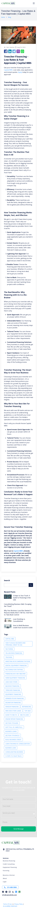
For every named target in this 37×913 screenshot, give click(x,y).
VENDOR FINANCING (12, 707)
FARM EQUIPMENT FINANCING (15, 678)
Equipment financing (10, 867)
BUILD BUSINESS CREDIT (13, 739)
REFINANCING (26, 707)
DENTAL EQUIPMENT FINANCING (16, 665)
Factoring (6, 870)
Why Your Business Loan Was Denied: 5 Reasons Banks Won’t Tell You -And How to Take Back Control (18, 612)
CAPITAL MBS (9, 639)
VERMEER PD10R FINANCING (14, 698)
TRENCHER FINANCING (12, 690)
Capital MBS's (19, 551)
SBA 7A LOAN (24, 715)
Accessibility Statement (10, 906)
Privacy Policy (18, 904)
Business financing (9, 860)
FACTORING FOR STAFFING (14, 669)
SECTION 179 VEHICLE (12, 735)
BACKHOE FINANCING (12, 686)
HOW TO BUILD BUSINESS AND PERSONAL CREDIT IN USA (15, 644)
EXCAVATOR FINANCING (13, 702)
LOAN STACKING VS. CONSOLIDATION (17, 744)
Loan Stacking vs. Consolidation (19, 620)
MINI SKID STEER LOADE (13, 711)
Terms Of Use (7, 904)
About (5, 878)
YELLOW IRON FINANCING (13, 653)
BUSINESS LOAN (10, 748)
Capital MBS (8, 70)
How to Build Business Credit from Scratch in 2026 (22, 626)
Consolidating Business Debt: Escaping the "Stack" (17, 605)
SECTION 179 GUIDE (11, 723)
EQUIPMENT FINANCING (13, 694)
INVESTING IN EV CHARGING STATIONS (17, 661)
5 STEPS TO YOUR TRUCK (13, 756)
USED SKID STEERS (11, 682)
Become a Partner (9, 875)
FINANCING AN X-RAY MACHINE (15, 674)
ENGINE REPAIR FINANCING (14, 719)
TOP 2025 (27, 711)
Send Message (18, 829)
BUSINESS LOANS (11, 731)
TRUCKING (8, 657)
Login (4, 881)
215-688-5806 (12, 887)
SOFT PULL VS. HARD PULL (13, 727)
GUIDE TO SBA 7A (11, 715)
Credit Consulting (9, 864)
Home (3, 17)
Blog (9, 17)
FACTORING (9, 649)
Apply (20, 72)
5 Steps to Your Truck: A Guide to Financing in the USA (22, 597)
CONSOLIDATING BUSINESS (14, 752)
